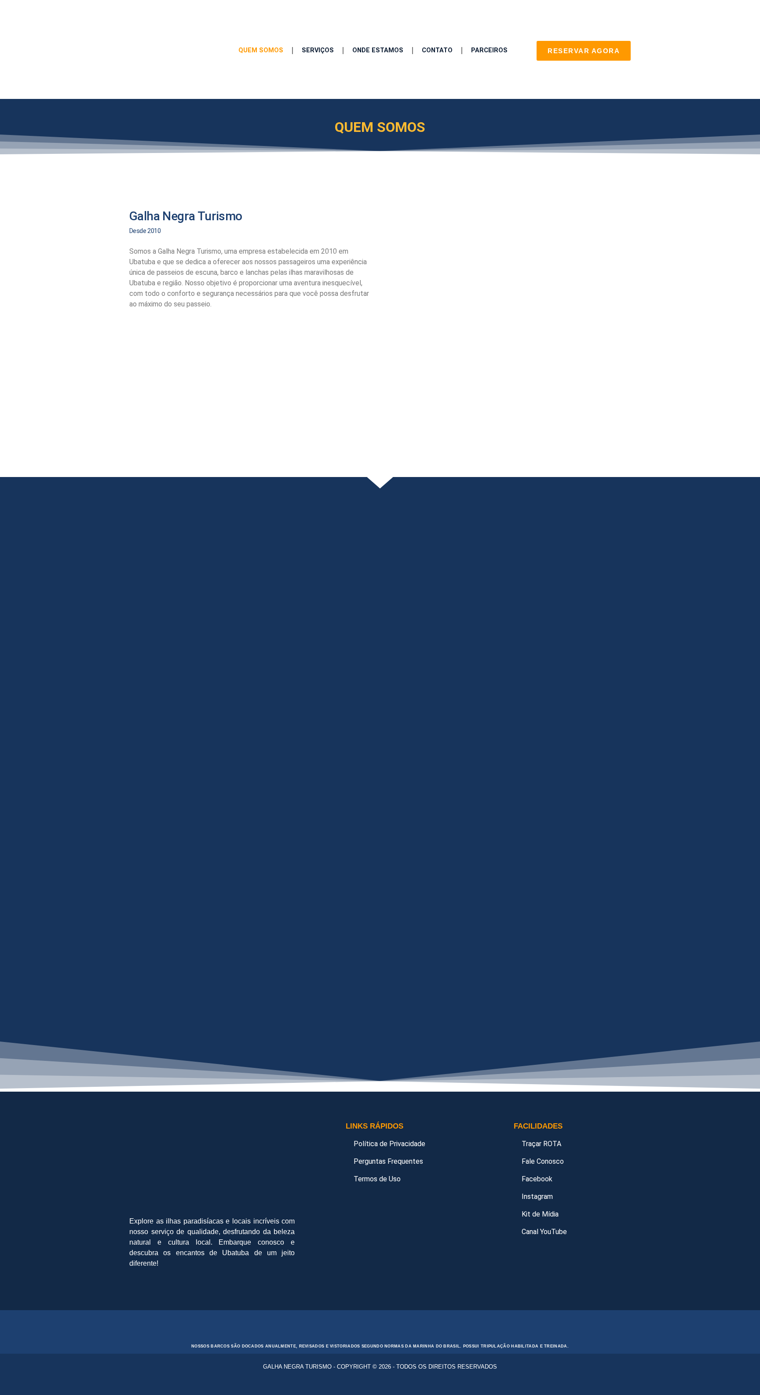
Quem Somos (260, 50)
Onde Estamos (377, 50)
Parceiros (489, 50)
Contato (437, 50)
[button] (137, 178)
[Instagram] (164, 1286)
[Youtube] (189, 1286)
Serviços (318, 50)
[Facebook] (140, 1286)
